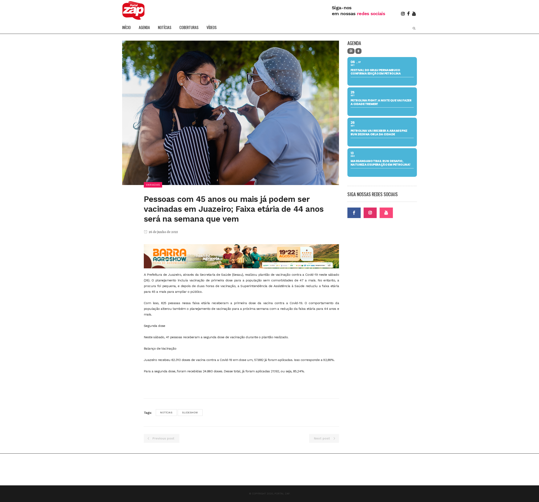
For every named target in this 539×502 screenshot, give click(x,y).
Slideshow (190, 412)
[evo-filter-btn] (351, 51)
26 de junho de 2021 (163, 232)
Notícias (166, 412)
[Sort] (358, 51)
